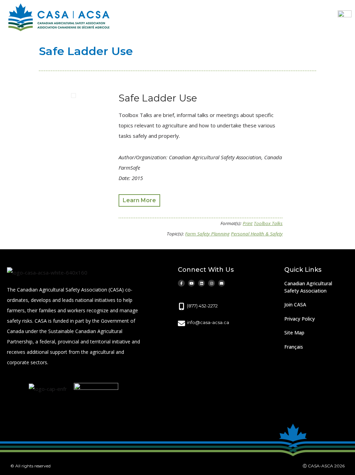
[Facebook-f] (181, 283)
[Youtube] (191, 283)
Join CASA (295, 304)
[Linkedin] (201, 283)
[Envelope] (221, 283)
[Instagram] (211, 283)
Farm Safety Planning (207, 234)
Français (293, 346)
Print (247, 223)
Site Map (294, 332)
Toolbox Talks (268, 223)
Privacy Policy (299, 318)
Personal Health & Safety (257, 234)
